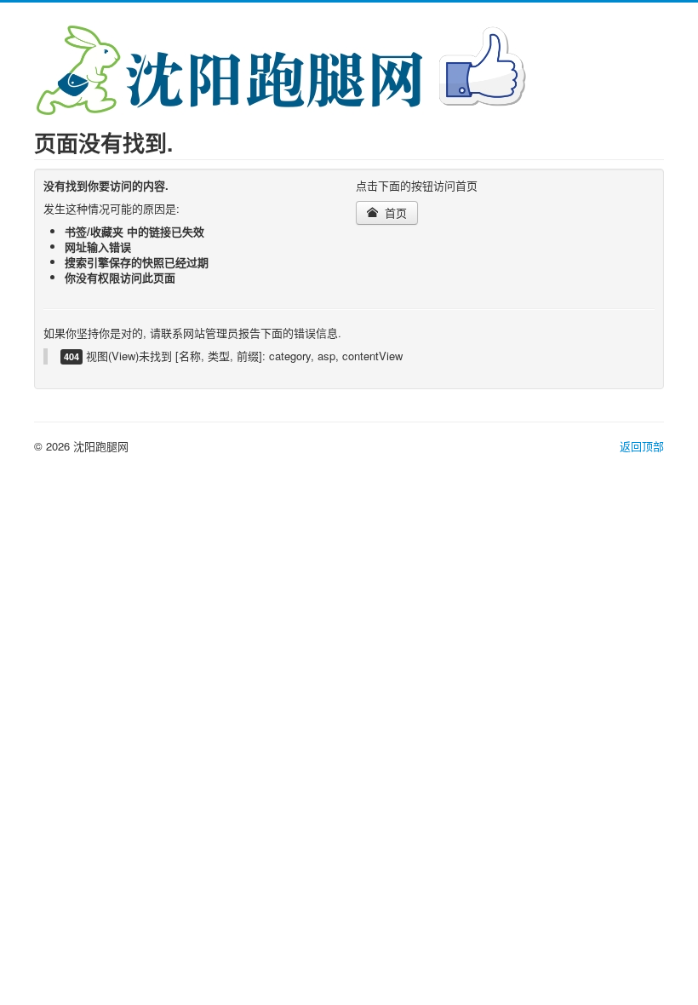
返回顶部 (642, 446)
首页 (394, 212)
